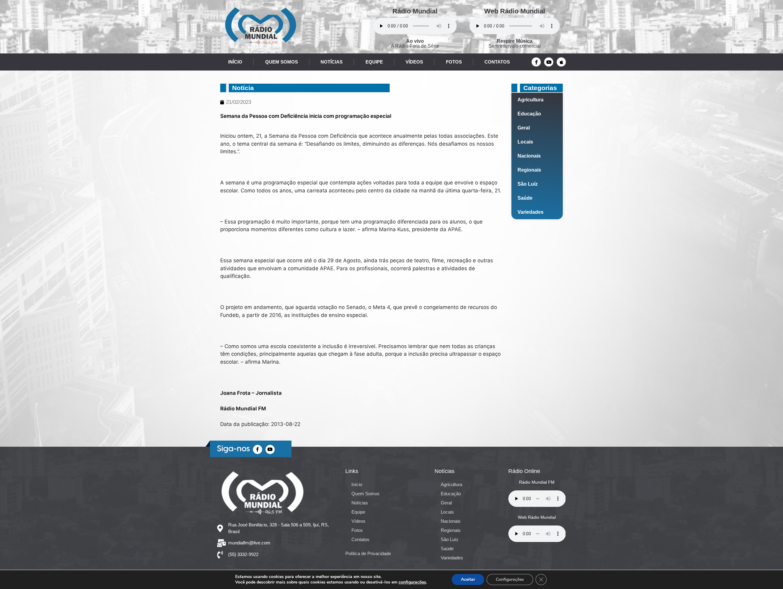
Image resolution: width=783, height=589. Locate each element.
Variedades (531, 212)
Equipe (374, 61)
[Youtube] (548, 62)
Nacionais (529, 155)
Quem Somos (281, 61)
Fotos (454, 61)
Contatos (497, 61)
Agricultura (531, 99)
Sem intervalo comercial (514, 43)
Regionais (529, 170)
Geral (524, 127)
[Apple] (561, 62)
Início (235, 61)
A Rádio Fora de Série (415, 43)
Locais (525, 141)
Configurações (510, 579)
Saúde (525, 198)
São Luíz (528, 184)
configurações (412, 582)
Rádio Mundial (414, 11)
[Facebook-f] (536, 62)
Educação (529, 113)
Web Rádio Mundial (514, 11)
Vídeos (414, 61)
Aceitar (468, 579)
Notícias (332, 61)
